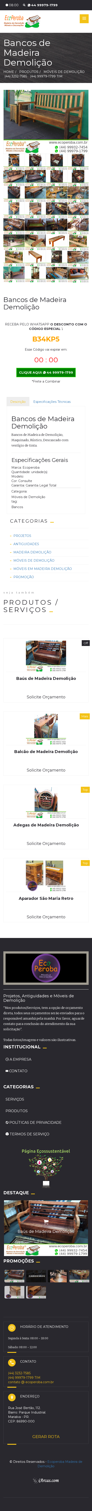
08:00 (13, 5)
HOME (8, 72)
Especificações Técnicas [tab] (52, 402)
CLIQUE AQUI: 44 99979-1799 (46, 373)
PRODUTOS (17, 1111)
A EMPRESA (20, 1059)
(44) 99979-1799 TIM (46, 76)
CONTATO (17, 1071)
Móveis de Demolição (33, 561)
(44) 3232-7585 (44, 5)
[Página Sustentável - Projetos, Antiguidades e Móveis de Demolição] (46, 1168)
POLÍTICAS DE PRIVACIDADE (35, 1122)
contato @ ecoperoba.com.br (31, 1382)
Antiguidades (26, 544)
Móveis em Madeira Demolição (42, 569)
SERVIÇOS (15, 1099)
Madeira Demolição (32, 552)
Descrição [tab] (18, 402)
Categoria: (19, 491)
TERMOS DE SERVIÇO (29, 1134)
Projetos (22, 536)
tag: (14, 501)
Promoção (23, 577)
